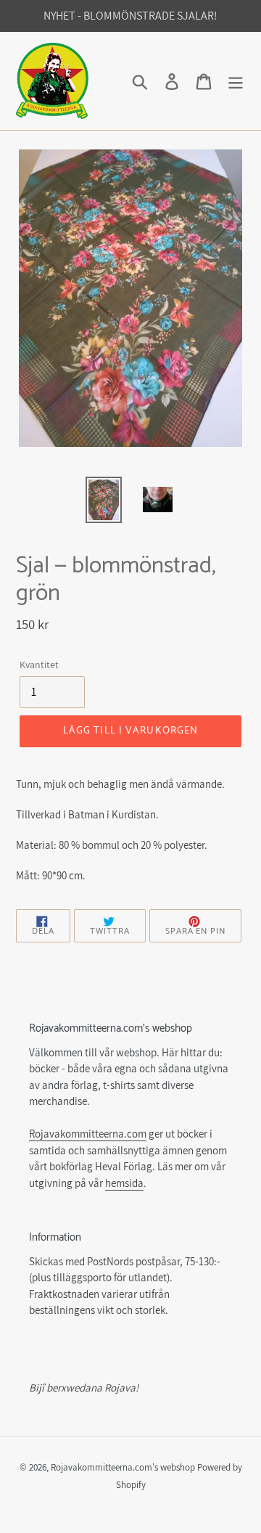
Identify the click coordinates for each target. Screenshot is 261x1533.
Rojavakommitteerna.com (87, 1133)
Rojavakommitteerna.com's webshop (123, 1467)
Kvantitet (39, 664)
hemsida (124, 1183)
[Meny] (236, 81)
